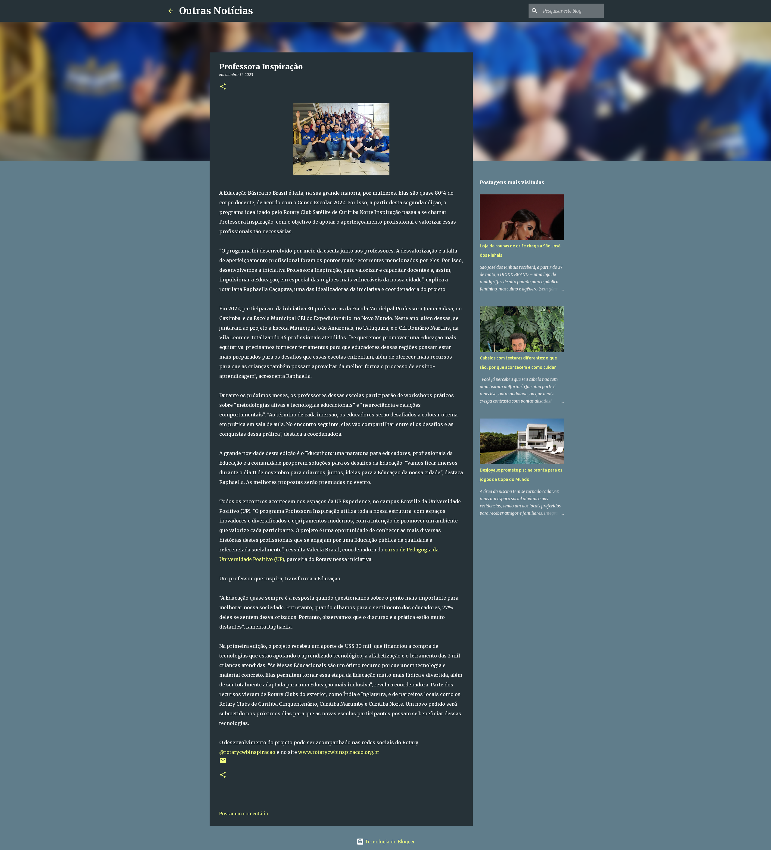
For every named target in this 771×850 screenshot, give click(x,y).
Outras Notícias (216, 11)
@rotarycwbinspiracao (247, 752)
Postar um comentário (243, 813)
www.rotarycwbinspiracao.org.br (338, 752)
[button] (222, 87)
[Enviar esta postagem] (222, 763)
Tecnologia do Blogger (389, 841)
